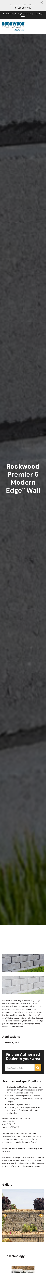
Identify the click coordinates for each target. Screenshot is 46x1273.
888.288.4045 (24, 7)
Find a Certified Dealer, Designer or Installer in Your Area (23, 15)
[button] (41, 1215)
